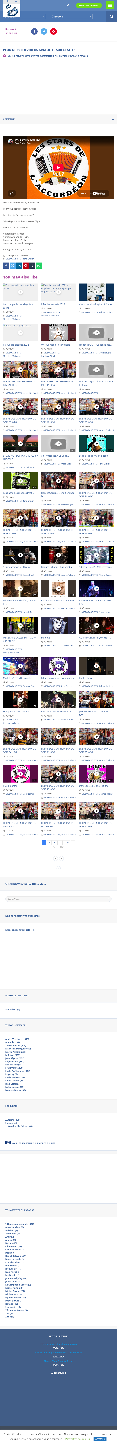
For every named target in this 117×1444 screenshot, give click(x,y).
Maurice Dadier (29, 794)
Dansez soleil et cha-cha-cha (93, 785)
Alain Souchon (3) (14, 1227)
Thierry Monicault (11, 652)
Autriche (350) (12, 1119)
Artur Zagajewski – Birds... (16, 566)
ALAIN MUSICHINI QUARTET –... (95, 637)
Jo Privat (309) (12, 1055)
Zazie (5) (9, 1316)
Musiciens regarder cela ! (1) (20, 929)
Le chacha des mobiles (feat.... (18, 492)
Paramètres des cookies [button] (77, 1438)
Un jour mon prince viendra (55, 344)
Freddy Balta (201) (14, 1067)
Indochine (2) (12, 1265)
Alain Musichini (105, 645)
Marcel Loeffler (67, 645)
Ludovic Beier (29, 467)
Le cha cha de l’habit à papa (93, 455)
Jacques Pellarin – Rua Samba (56, 566)
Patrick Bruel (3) (13, 1300)
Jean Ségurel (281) (14, 1058)
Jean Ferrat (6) (12, 1271)
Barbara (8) (11, 1243)
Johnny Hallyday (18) (16, 1278)
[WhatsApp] (39, 266)
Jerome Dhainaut (30, 393)
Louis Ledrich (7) (14, 1080)
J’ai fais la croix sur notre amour (57, 678)
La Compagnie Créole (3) (18, 1284)
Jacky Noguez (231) (15, 1087)
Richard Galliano (106, 312)
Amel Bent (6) (12, 1233)
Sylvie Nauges (105, 352)
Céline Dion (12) (13, 1246)
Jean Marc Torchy (49, 356)
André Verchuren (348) (17, 1039)
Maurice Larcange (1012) (18, 1048)
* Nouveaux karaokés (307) (19, 1224)
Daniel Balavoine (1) (15, 1255)
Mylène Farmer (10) (15, 1297)
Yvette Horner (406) (15, 1045)
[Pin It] (26, 266)
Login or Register (89, 5)
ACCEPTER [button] (100, 1439)
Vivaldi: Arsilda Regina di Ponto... (96, 304)
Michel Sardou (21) (15, 1291)
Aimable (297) (12, 1042)
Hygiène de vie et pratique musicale (58, 1344)
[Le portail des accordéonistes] (11, 15)
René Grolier (28, 258)
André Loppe (66, 464)
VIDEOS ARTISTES (14, 258)
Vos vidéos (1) (12, 1009)
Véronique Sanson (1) (16, 1310)
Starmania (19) (13, 1307)
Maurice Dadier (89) (15, 1090)
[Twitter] (13, 266)
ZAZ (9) (9, 1313)
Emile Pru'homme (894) (17, 1071)
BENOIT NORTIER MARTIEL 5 (56, 711)
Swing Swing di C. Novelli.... (17, 711)
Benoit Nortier (67, 719)
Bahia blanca (85, 678)
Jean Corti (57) (12, 1083)
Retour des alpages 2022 (16, 344)
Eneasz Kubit (28, 575)
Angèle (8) (10, 1240)
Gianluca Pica (28, 686)
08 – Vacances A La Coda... (55, 455)
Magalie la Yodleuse (12, 319)
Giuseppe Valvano (11, 723)
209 (67, 842)
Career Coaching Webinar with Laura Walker (58, 1352)
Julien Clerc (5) (12, 1281)
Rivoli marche (10, 785)
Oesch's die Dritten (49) (20, 1126)
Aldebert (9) (11, 1230)
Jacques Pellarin (68, 575)
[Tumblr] (32, 266)
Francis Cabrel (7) (14, 1262)
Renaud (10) (11, 1303)
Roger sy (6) (11, 1074)
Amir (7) (9, 1236)
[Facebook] (6, 266)
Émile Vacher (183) (15, 1077)
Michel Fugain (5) (14, 1287)
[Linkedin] (19, 266)
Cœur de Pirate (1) (15, 1249)
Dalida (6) (10, 1252)
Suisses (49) (11, 1123)
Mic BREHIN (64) (13, 1064)
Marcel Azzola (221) (15, 1051)
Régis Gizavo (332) (14, 1061)
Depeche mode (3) (14, 1259)
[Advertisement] (58, 84)
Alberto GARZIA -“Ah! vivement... (96, 566)
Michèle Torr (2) (13, 1294)
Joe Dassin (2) (12, 1275)
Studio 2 (45, 637)
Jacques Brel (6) (13, 1268)
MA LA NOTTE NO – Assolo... (18, 678)
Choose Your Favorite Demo (58, 1361)
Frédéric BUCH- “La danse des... (95, 344)
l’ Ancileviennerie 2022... (54, 304)
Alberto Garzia (105, 575)
